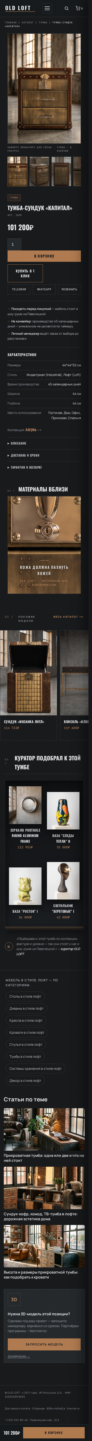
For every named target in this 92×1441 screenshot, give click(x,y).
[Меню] (47, 8)
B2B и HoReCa (56, 1408)
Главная (11, 22)
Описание (18, 443)
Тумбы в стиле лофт (25, 1056)
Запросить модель (44, 1344)
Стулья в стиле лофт (25, 1044)
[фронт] (17, 171)
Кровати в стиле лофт (26, 1032)
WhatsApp (44, 289)
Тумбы (43, 22)
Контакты (73, 1408)
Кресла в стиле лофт (25, 1020)
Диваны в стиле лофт (26, 1008)
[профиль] (61, 171)
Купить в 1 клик (25, 273)
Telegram (19, 289)
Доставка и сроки (25, 455)
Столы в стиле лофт (25, 996)
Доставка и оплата (17, 1408)
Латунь (30, 429)
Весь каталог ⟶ (69, 616)
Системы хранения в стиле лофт (35, 1068)
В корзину (44, 255)
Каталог (28, 22)
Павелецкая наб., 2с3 (44, 1420)
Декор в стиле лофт (25, 1080)
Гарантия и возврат (26, 467)
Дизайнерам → (19, 1356)
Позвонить (69, 289)
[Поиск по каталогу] (66, 8)
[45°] (39, 171)
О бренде (38, 1408)
